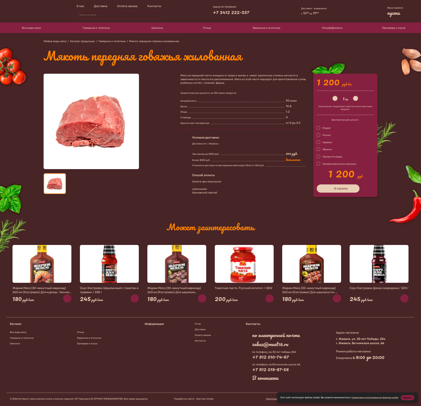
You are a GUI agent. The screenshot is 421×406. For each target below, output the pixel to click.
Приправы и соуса (393, 27)
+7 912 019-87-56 (270, 369)
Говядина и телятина (96, 27)
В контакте (265, 378)
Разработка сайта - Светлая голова (193, 398)
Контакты (154, 6)
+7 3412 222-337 (231, 12)
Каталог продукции (82, 41)
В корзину (341, 188)
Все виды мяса (31, 27)
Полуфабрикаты (332, 27)
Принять (407, 397)
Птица (207, 27)
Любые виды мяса (55, 41)
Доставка (100, 6)
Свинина (157, 27)
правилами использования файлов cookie (375, 397)
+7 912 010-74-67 (270, 357)
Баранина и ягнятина (266, 27)
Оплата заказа (127, 6)
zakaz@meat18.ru (270, 344)
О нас (80, 6)
